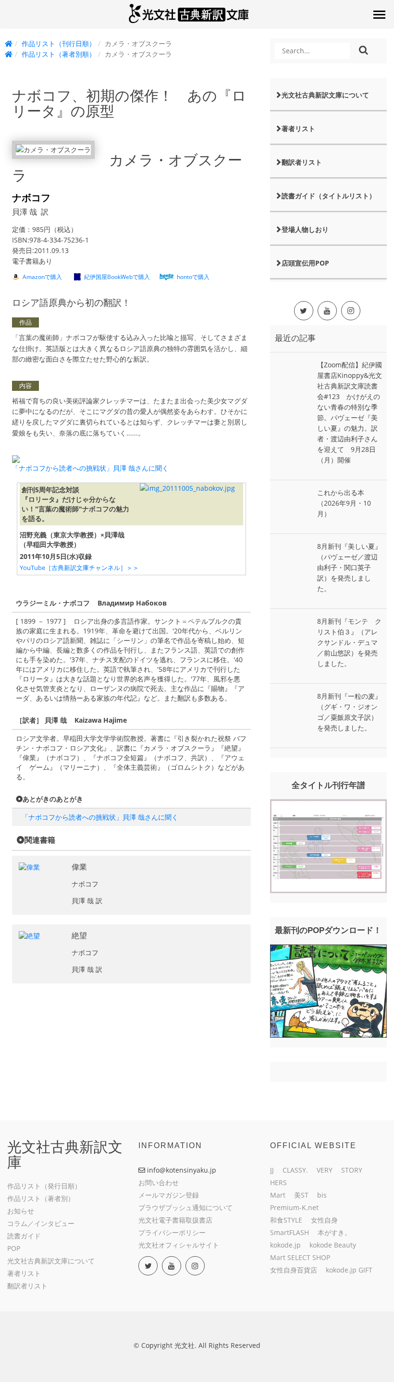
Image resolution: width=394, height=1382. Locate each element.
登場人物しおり (305, 229)
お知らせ (20, 1210)
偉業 (79, 867)
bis (322, 1195)
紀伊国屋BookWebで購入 (117, 276)
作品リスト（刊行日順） (59, 43)
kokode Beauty (332, 1244)
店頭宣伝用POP (305, 262)
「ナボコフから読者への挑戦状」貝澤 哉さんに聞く (90, 468)
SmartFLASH (289, 1232)
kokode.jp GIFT (349, 1269)
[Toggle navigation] (379, 14)
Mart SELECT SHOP (300, 1257)
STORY (351, 1170)
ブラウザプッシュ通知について (185, 1207)
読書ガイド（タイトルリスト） (329, 195)
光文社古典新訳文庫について (325, 94)
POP (13, 1248)
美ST (301, 1195)
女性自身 (324, 1219)
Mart (277, 1195)
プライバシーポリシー (172, 1232)
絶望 (79, 936)
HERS (278, 1182)
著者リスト (298, 128)
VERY (324, 1170)
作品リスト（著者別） (40, 1198)
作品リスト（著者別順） (59, 54)
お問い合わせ (158, 1182)
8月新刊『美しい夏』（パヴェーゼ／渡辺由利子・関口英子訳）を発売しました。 (349, 567)
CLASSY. (295, 1170)
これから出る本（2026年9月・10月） (344, 503)
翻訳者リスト (302, 162)
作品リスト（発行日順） (44, 1185)
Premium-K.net (294, 1207)
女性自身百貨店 (293, 1269)
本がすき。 (334, 1232)
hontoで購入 (193, 276)
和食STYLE (286, 1219)
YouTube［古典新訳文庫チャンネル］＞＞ (79, 568)
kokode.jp (285, 1244)
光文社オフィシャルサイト (178, 1244)
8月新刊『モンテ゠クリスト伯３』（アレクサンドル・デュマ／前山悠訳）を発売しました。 (349, 642)
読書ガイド (24, 1235)
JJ (272, 1170)
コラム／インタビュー (40, 1223)
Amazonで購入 (42, 276)
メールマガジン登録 (168, 1195)
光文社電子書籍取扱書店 (175, 1219)
